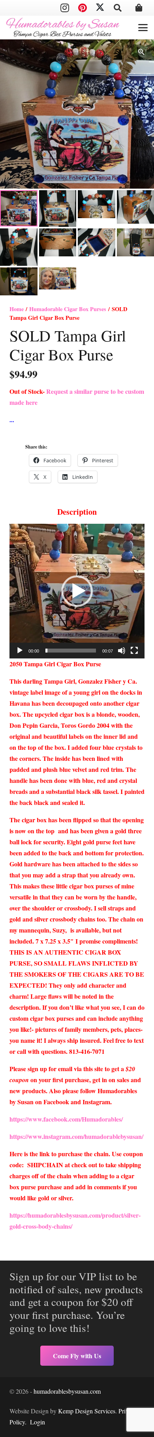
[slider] (70, 651)
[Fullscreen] (134, 651)
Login (37, 1422)
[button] (117, 8)
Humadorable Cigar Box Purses (67, 309)
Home (16, 309)
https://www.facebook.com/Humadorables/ (67, 1119)
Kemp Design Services (86, 1411)
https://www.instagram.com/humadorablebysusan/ (76, 1136)
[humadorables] (62, 27)
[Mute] (122, 651)
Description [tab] (77, 511)
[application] (77, 591)
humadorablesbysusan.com (67, 1391)
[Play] (20, 651)
